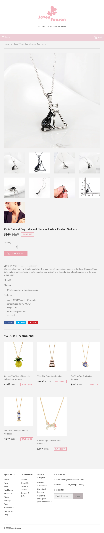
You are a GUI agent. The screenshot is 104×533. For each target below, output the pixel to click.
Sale (6, 487)
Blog (6, 515)
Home (6, 44)
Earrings (7, 501)
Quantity (7, 242)
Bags (6, 504)
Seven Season (15, 528)
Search (24, 480)
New (6, 483)
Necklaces (8, 490)
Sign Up (78, 496)
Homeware (9, 511)
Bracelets (8, 494)
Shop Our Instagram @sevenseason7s (45, 499)
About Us (25, 483)
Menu (7, 37)
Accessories (9, 508)
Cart (100, 37)
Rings (6, 497)
